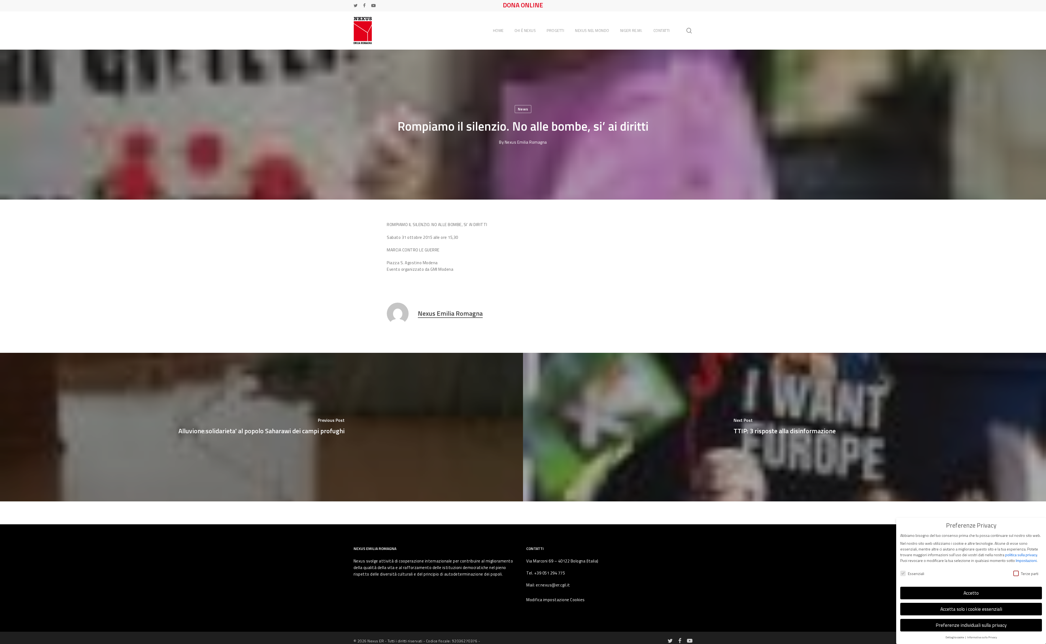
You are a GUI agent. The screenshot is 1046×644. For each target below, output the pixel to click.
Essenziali (916, 573)
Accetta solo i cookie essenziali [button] (971, 609)
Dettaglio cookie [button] (955, 637)
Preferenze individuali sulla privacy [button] (971, 625)
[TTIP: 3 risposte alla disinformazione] (784, 427)
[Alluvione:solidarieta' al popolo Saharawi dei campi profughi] (261, 427)
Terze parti (1029, 573)
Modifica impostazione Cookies (555, 600)
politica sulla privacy (1021, 555)
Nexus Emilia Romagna (526, 142)
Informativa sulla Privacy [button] (982, 637)
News (523, 109)
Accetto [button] (971, 593)
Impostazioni (1026, 560)
